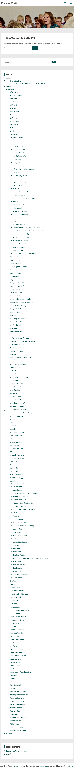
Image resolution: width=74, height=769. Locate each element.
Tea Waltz (13, 646)
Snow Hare (14, 600)
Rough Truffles (15, 81)
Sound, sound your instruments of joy (27, 228)
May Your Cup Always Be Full (24, 198)
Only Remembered (17, 465)
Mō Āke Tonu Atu (16, 416)
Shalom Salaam (15, 587)
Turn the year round (20, 241)
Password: (8, 48)
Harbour (13, 315)
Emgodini (13, 280)
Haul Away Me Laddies (18, 319)
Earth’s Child (14, 276)
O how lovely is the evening (23, 526)
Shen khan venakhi (17, 591)
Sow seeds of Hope (17, 620)
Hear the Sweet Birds (17, 322)
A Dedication (14, 92)
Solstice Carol (18, 218)
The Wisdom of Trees (18, 656)
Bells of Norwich (19, 153)
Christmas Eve (18, 159)
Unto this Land (15, 685)
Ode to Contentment (17, 452)
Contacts (9, 86)
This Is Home (15, 665)
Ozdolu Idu (14, 468)
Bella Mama (17, 490)
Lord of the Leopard (20, 192)
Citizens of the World (18, 257)
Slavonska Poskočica (17, 597)
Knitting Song (15, 367)
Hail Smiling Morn (20, 176)
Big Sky (12, 131)
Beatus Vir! (14, 125)
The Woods (17, 561)
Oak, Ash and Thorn (17, 449)
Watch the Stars (19, 247)
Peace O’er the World (21, 211)
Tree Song (13, 675)
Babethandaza (15, 115)
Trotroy (12, 678)
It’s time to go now (17, 351)
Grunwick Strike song (18, 306)
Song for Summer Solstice (19, 610)
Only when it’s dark (20, 532)
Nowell (15, 202)
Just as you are (15, 361)
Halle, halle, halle (16, 309)
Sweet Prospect (15, 636)
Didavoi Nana (15, 270)
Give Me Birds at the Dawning (21, 299)
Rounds (12, 481)
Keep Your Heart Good (18, 364)
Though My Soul (19, 565)
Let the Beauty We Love (18, 374)
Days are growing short (18, 267)
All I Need (13, 105)
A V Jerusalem (18, 140)
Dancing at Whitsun (17, 263)
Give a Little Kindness (18, 296)
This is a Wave (15, 662)
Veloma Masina (15, 688)
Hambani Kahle (15, 312)
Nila (11, 439)
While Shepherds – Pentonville (25, 254)
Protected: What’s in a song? (16, 751)
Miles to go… (17, 516)
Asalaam (13, 108)
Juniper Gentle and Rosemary (21, 358)
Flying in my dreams (20, 496)
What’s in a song (16, 708)
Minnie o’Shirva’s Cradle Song (21, 413)
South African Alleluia (18, 617)
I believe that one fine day (19, 338)
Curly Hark (17, 163)
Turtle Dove (17, 568)
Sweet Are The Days (17, 633)
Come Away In (15, 260)
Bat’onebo (13, 118)
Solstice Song (18, 221)
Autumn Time (18, 483)
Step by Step (14, 623)
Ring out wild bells (20, 535)
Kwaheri (13, 371)
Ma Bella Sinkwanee (17, 390)
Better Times (14, 128)
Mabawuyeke (14, 393)
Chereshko (14, 134)
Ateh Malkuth (15, 112)
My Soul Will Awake (17, 432)
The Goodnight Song (17, 649)
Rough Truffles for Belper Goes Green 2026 (29, 83)
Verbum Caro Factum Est (22, 244)
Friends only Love (19, 500)
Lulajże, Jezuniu (19, 195)
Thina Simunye (15, 659)
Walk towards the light (18, 691)
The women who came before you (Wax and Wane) (32, 558)
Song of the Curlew (20, 542)
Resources (10, 90)
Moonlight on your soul (22, 522)
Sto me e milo (15, 626)
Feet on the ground (17, 286)
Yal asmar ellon (15, 721)
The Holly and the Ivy (21, 237)
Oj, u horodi (17, 208)
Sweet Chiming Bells (21, 234)
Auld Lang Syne (19, 150)
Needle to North (16, 436)
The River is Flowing (17, 652)
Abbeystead (14, 99)
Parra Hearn (14, 471)
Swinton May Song (17, 639)
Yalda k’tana (14, 724)
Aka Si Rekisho (15, 102)
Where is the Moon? (20, 574)
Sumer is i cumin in (17, 630)
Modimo (13, 419)
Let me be (17, 513)
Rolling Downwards (20, 215)
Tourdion (13, 669)
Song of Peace (15, 613)
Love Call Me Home (17, 387)
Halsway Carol (18, 179)
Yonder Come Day (16, 727)
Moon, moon (18, 519)
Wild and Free (15, 711)
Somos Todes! (15, 607)
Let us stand (14, 380)
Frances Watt (9, 3)
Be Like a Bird (18, 487)
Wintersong (17, 578)
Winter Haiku (15, 714)
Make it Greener (16, 397)
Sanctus (12, 584)
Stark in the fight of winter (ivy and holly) (28, 231)
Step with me (18, 545)
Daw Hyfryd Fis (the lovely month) (26, 493)
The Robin (17, 552)
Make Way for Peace (17, 400)
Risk (14, 539)
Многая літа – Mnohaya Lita (20, 730)
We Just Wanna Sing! (17, 704)
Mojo (12, 423)
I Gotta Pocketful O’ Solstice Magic (22, 341)
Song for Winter (19, 224)
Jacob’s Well (17, 185)
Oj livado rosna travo (17, 458)
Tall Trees (16, 548)
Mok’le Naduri (15, 426)
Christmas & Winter (17, 138)
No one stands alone (17, 442)
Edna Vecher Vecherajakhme (23, 169)
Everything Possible (17, 283)
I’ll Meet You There (17, 345)
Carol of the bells (19, 156)
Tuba (11, 682)
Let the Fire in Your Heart (19, 377)
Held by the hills (16, 325)
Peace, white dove (16, 475)
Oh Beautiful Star (19, 205)
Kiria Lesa (16, 189)
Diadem (16, 166)
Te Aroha (13, 643)
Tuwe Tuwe (17, 571)
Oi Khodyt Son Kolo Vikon (19, 455)
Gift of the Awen (16, 293)
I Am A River (14, 335)
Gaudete (16, 172)
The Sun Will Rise (19, 555)
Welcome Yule (18, 250)
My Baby (13, 429)
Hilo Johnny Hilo (16, 332)
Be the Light (14, 121)
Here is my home (16, 328)
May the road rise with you (19, 410)
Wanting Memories (17, 698)
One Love (13, 462)
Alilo (14, 143)
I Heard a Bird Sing (20, 506)
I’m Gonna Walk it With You (20, 348)
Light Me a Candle (16, 384)
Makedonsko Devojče (18, 403)
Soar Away (13, 604)
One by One (17, 529)
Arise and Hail (18, 146)
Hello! (8, 754)
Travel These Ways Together (20, 672)
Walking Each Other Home (19, 695)
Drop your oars (15, 273)
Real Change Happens (18, 478)
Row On (13, 581)
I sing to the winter (20, 182)
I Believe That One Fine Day (23, 503)
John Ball (13, 354)
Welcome (9, 734)
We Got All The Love (17, 701)
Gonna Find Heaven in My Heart (21, 302)
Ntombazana (14, 445)
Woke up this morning (18, 717)
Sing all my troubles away (19, 594)
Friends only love (16, 289)
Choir (8, 79)
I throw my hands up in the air (24, 509)
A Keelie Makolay (16, 95)
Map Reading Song (17, 406)
